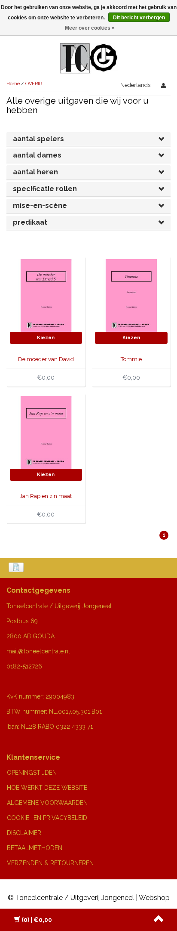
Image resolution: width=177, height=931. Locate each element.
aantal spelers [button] (38, 139)
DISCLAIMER (24, 832)
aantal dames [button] (37, 155)
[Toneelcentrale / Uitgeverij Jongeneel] (89, 48)
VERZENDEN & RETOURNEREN (50, 863)
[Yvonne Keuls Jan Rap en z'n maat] (46, 432)
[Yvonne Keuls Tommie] (131, 295)
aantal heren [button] (35, 172)
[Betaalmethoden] (17, 568)
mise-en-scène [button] (40, 205)
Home (13, 84)
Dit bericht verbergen (139, 18)
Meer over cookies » (90, 28)
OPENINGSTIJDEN (32, 772)
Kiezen (46, 337)
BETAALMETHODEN (34, 847)
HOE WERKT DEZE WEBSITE (47, 787)
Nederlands (135, 85)
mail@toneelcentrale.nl (38, 651)
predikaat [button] (30, 222)
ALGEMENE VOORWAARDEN (47, 802)
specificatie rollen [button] (45, 189)
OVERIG (33, 84)
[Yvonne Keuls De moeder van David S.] (46, 295)
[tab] (88, 139)
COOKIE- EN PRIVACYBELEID (47, 817)
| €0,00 (36, 919)
